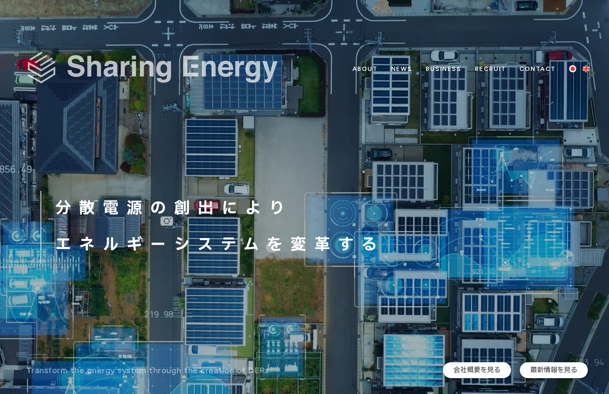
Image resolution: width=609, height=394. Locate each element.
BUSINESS (444, 68)
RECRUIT (490, 68)
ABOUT (365, 68)
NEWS (401, 68)
